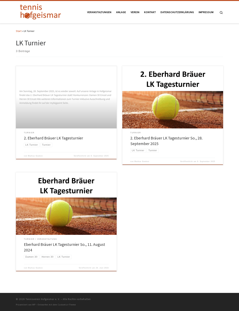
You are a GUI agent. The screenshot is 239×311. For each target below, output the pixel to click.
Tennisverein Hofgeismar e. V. (43, 299)
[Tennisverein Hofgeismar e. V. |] (39, 11)
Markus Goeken (35, 156)
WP (33, 304)
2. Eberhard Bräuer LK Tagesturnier (53, 138)
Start (18, 31)
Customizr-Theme (67, 304)
